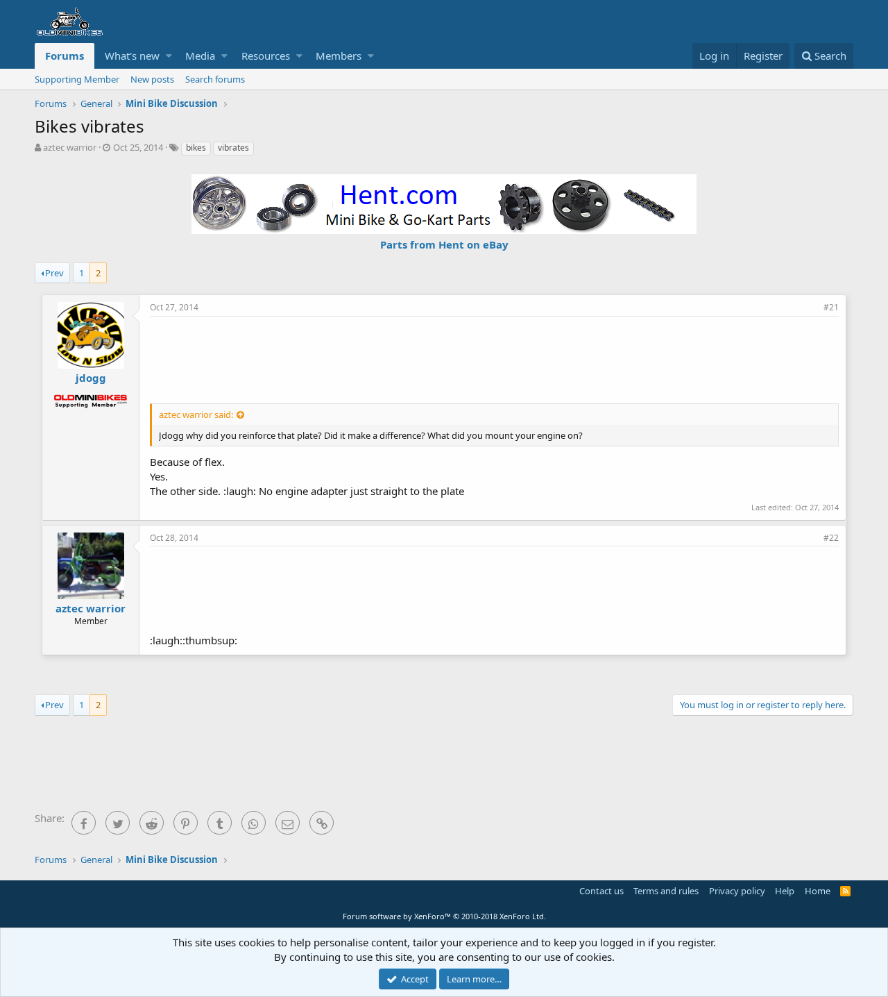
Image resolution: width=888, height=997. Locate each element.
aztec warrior (69, 147)
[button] (169, 56)
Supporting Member (77, 79)
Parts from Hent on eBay (444, 244)
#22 (831, 538)
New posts (152, 79)
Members (338, 55)
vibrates (233, 147)
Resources (265, 55)
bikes (196, 147)
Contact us (601, 891)
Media (200, 55)
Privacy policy (737, 891)
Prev (54, 273)
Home (817, 891)
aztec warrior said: (196, 414)
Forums (64, 55)
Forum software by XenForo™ (444, 916)
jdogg (91, 378)
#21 (831, 307)
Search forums (215, 79)
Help (784, 891)
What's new (132, 55)
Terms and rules (666, 891)
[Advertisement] (494, 358)
